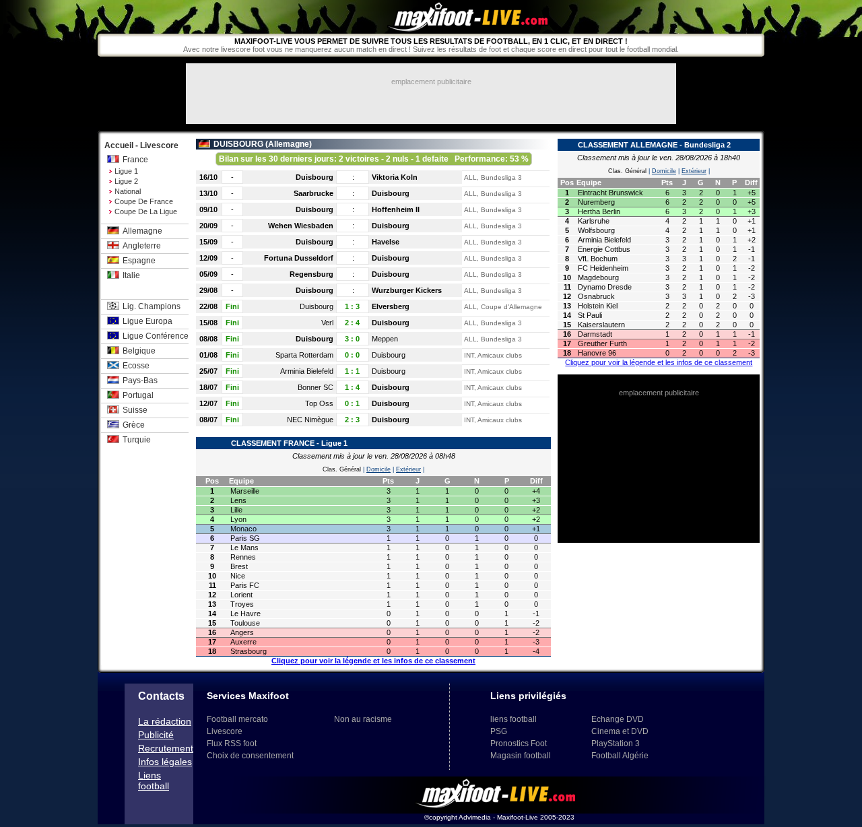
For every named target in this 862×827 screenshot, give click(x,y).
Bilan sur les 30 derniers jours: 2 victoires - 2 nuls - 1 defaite (374, 159)
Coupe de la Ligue (145, 211)
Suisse (135, 410)
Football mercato (237, 719)
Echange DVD (617, 719)
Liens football (153, 780)
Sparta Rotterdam (304, 355)
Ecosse (136, 365)
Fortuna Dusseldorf (298, 258)
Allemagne (142, 231)
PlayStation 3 (615, 743)
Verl (327, 323)
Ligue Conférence (156, 336)
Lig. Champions (151, 306)
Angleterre (142, 246)
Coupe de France (143, 201)
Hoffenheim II (396, 209)
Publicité (156, 734)
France (135, 159)
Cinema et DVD (620, 731)
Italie (131, 275)
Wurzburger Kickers (407, 290)
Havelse (385, 242)
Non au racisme (363, 719)
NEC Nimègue (310, 420)
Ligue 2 (126, 181)
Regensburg (311, 274)
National (127, 191)
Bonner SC (315, 387)
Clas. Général (342, 469)
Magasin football (520, 755)
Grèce (134, 425)
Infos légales (165, 761)
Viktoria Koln (395, 177)
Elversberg (390, 306)
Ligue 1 (126, 171)
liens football (513, 719)
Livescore (224, 731)
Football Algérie (620, 755)
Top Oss (319, 403)
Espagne (139, 260)
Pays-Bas (140, 380)
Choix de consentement (250, 755)
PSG (498, 731)
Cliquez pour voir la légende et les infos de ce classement (373, 661)
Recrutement (165, 748)
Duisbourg (314, 177)
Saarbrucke (313, 193)
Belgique (139, 351)
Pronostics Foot (518, 743)
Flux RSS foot (232, 743)
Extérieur (408, 469)
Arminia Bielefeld (306, 371)
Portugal (138, 395)
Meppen (385, 339)
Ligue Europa (147, 321)
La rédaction (164, 721)
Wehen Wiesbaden (300, 226)
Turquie (137, 439)
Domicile (378, 469)
